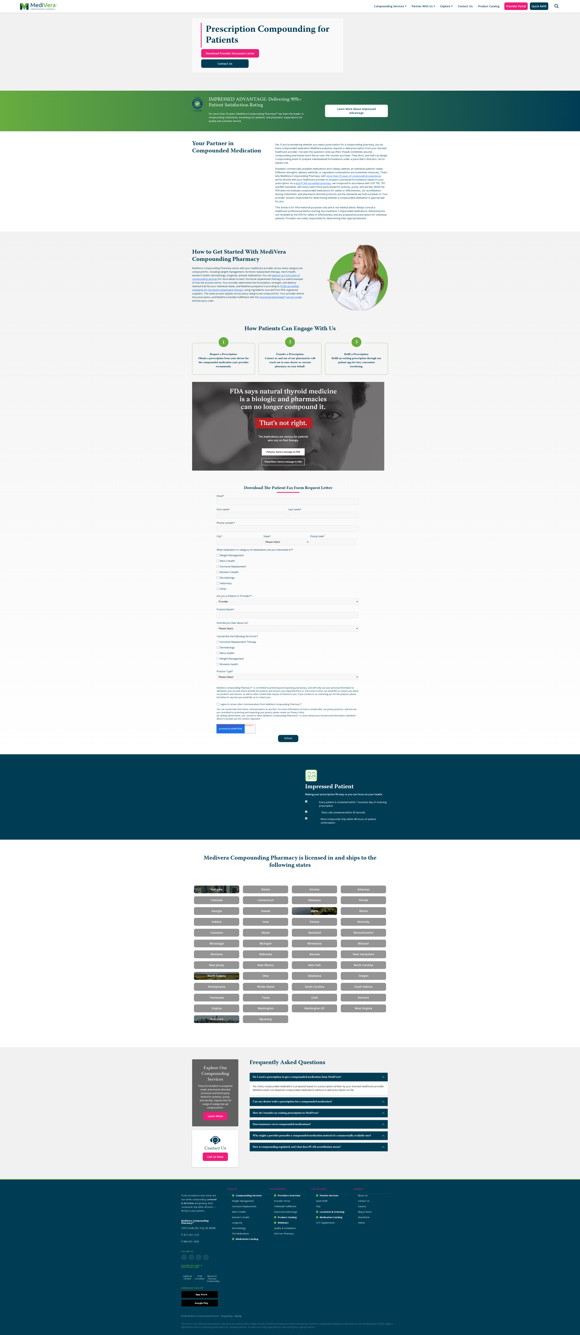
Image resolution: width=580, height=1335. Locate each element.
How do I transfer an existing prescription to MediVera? (286, 1113)
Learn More (215, 1116)
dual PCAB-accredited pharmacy (313, 183)
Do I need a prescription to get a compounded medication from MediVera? (297, 1077)
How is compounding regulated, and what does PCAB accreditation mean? (297, 1147)
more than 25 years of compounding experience (353, 176)
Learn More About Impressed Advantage (356, 111)
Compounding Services (389, 6)
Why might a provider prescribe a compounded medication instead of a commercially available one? (312, 1135)
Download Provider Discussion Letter (230, 53)
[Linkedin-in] (198, 1257)
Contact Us (465, 6)
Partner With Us (422, 6)
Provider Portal (516, 6)
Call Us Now (215, 1157)
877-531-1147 (191, 1234)
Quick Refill (539, 6)
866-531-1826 (191, 1241)
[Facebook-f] (184, 1257)
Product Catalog (488, 6)
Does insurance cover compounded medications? (282, 1124)
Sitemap (238, 1316)
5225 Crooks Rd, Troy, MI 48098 (198, 1227)
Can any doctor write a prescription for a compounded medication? (292, 1101)
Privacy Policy (227, 1316)
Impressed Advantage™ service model (280, 297)
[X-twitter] (206, 1257)
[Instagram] (191, 1257)
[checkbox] (288, 571)
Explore (445, 6)
